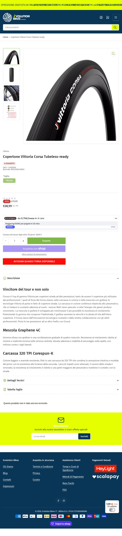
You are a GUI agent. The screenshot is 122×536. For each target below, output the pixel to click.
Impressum (8, 486)
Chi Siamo (8, 466)
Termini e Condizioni (43, 466)
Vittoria (6, 151)
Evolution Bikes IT (49, 511)
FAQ (64, 489)
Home (5, 37)
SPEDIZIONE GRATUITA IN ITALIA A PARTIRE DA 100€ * (59, 5)
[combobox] (61, 27)
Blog (5, 473)
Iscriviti (84, 436)
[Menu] (117, 502)
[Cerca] (115, 27)
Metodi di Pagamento (73, 476)
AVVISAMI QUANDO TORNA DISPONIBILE (34, 261)
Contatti (7, 479)
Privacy (36, 473)
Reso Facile (68, 483)
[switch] (112, 510)
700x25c (9, 180)
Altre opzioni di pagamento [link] (34, 254)
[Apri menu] (115, 17)
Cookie (36, 479)
